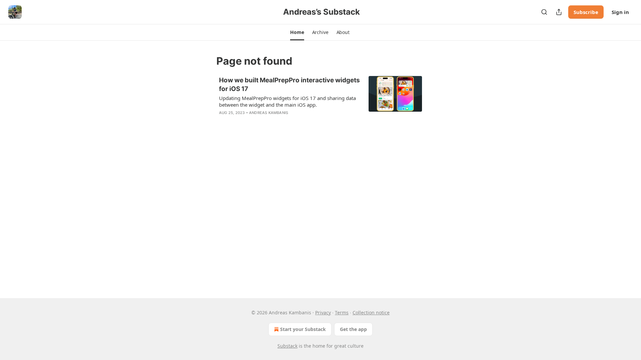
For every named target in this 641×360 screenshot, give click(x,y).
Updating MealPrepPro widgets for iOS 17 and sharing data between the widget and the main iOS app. (287, 101)
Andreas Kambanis (268, 112)
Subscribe (586, 12)
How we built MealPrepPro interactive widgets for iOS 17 (289, 84)
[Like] (223, 121)
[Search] (544, 12)
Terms (342, 312)
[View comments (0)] (267, 121)
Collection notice (371, 312)
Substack (287, 346)
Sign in (620, 12)
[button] (297, 32)
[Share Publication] (559, 12)
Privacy (323, 312)
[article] (320, 100)
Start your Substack (303, 329)
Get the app (353, 329)
